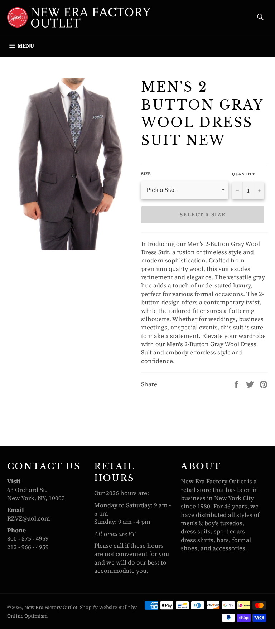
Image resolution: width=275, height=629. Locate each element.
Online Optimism (27, 616)
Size (146, 173)
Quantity (243, 174)
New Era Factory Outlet (50, 607)
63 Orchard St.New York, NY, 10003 (36, 493)
